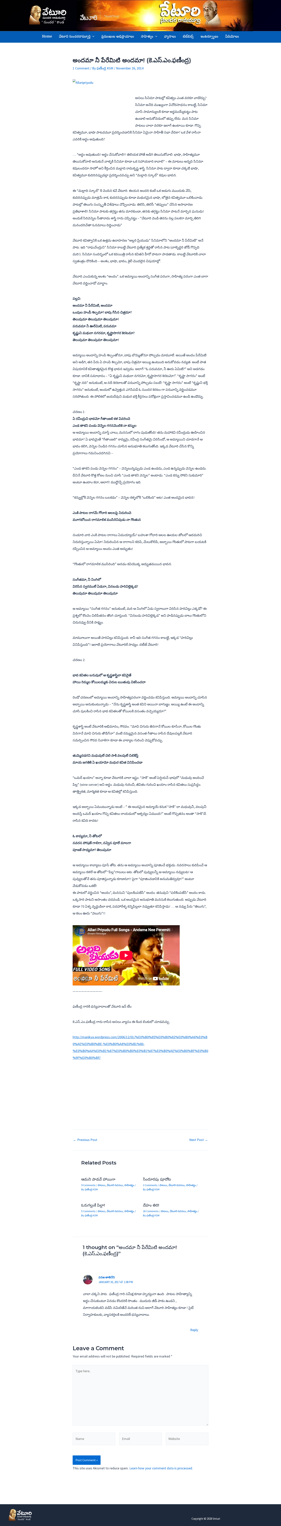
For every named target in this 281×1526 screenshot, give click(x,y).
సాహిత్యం (147, 36)
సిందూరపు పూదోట (157, 1179)
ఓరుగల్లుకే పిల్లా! (93, 1205)
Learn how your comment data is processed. (161, 1468)
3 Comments (150, 1185)
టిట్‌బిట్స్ (188, 36)
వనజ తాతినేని (106, 1277)
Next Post (198, 1140)
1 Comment (81, 68)
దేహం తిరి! (151, 1205)
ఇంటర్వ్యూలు (209, 36)
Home (47, 36)
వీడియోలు (232, 36)
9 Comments (88, 1185)
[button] (92, 37)
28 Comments (151, 1211)
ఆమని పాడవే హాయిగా (98, 1179)
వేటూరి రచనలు (115, 1185)
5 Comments (88, 1211)
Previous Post (85, 1140)
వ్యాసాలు (170, 36)
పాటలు (101, 1185)
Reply (194, 1330)
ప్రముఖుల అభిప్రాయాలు (117, 36)
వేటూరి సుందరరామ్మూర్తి (74, 36)
